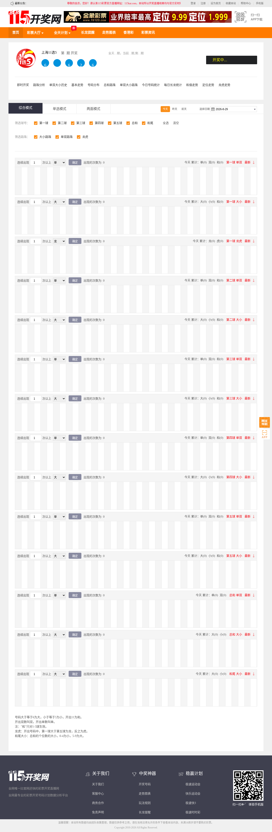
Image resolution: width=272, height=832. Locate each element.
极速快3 (191, 803)
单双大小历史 (58, 85)
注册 (203, 3)
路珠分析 (39, 85)
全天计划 (61, 32)
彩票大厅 (34, 32)
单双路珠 (67, 136)
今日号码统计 (151, 85)
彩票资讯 (148, 32)
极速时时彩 (193, 812)
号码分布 (93, 85)
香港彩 (128, 32)
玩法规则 (145, 803)
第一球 (43, 123)
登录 (193, 3)
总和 (135, 123)
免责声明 (98, 812)
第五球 (117, 123)
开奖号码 (145, 784)
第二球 (62, 123)
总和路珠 (110, 85)
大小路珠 (45, 136)
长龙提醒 (88, 32)
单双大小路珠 (129, 85)
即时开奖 (23, 85)
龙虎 (85, 136)
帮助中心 (246, 3)
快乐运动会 (193, 793)
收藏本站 (231, 3)
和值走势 (192, 85)
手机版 (260, 3)
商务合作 (98, 803)
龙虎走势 (224, 85)
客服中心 (98, 793)
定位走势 (208, 85)
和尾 (150, 123)
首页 (15, 32)
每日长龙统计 (173, 85)
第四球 (99, 123)
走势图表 (109, 32)
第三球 (80, 123)
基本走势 (77, 85)
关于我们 (98, 784)
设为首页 (216, 3)
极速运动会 (193, 784)
